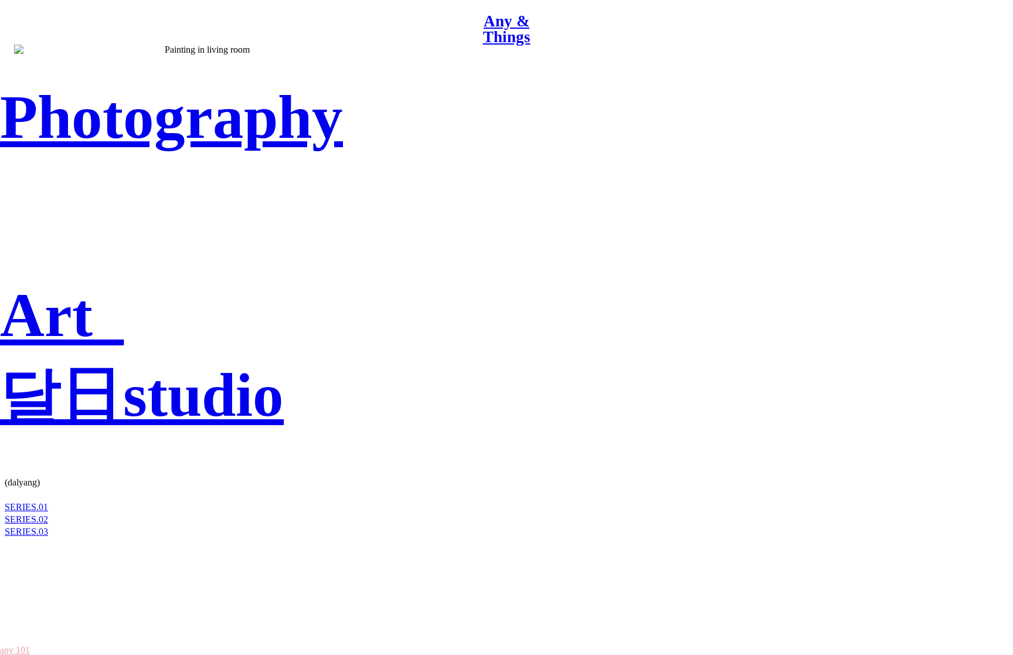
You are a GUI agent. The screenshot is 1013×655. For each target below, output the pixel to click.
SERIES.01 (26, 507)
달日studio (142, 395)
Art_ (62, 315)
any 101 (15, 650)
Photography (171, 117)
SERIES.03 (26, 532)
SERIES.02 (26, 519)
